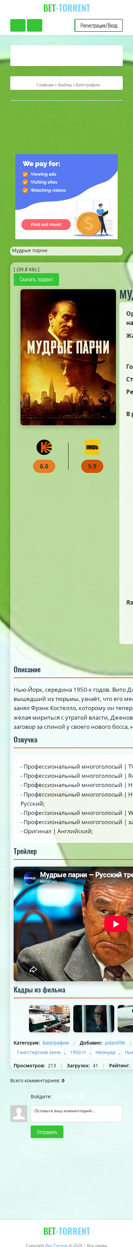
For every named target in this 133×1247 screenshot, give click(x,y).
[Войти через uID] (58, 1097)
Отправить (47, 1132)
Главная (45, 85)
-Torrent (66, 7)
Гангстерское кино (39, 1052)
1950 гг (78, 1052)
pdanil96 (115, 1042)
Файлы (65, 85)
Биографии (88, 85)
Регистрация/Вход (98, 25)
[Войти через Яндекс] (81, 1097)
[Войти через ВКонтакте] (70, 1097)
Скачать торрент (36, 279)
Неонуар (105, 1052)
